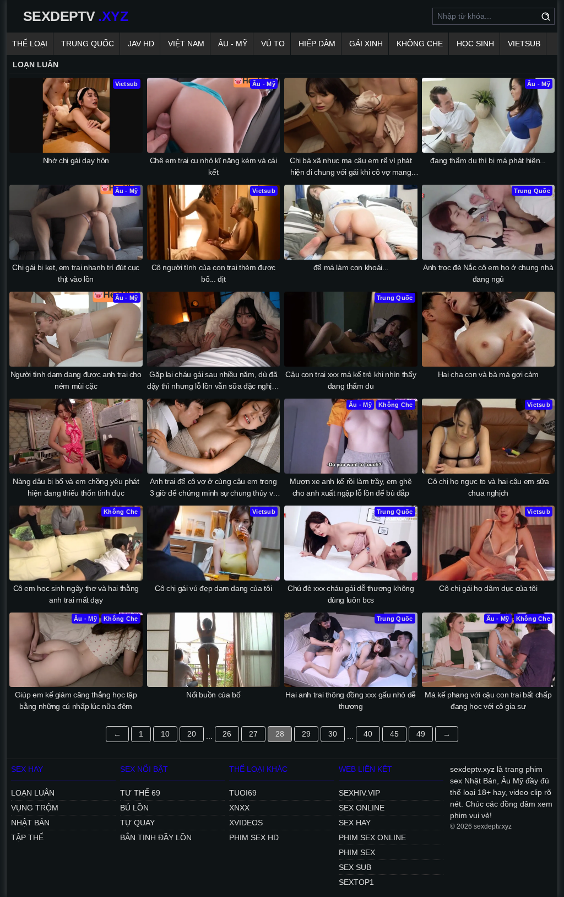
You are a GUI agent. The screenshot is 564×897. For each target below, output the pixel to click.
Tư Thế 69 (140, 792)
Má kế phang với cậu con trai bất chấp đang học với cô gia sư (488, 700)
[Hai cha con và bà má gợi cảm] (488, 329)
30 (332, 733)
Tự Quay (137, 822)
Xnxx (239, 807)
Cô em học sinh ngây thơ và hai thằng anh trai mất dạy (76, 594)
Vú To (273, 43)
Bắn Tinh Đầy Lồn (156, 837)
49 (420, 733)
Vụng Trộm (34, 807)
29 (306, 733)
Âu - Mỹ (232, 43)
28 (279, 733)
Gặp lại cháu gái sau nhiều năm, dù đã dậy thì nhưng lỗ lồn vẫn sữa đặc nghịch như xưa (213, 381)
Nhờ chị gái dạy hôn (76, 160)
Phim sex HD (254, 837)
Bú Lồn (134, 807)
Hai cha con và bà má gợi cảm (488, 374)
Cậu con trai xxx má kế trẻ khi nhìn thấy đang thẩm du (350, 380)
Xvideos (246, 822)
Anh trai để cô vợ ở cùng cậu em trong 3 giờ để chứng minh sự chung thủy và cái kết (213, 488)
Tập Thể (27, 837)
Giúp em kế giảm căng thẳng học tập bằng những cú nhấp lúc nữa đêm (76, 700)
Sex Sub (355, 867)
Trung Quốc (87, 43)
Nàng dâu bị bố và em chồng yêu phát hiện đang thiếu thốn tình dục (76, 487)
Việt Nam (186, 43)
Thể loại (29, 43)
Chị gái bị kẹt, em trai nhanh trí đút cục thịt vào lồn (75, 273)
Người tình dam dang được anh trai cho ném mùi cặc (76, 380)
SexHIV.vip (359, 792)
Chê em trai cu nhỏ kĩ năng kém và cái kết (213, 166)
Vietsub (524, 43)
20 (191, 733)
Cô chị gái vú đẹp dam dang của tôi (213, 588)
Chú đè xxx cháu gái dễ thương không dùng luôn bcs (351, 594)
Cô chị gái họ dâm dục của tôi (488, 588)
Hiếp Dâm (317, 43)
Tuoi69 (243, 792)
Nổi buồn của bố (213, 694)
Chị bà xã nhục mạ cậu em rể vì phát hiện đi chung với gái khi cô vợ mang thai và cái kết (351, 167)
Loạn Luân (33, 792)
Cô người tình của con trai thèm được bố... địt (213, 273)
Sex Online (361, 807)
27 (253, 733)
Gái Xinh (366, 43)
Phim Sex (357, 852)
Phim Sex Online (372, 837)
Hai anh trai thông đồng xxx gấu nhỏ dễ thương (350, 700)
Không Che (420, 43)
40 (368, 733)
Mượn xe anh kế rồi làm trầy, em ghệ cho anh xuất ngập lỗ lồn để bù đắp (351, 487)
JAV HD (141, 43)
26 (227, 733)
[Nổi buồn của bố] (213, 650)
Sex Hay (355, 822)
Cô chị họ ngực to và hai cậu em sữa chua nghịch (488, 487)
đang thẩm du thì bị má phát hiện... (488, 160)
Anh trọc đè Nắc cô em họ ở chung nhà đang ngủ (488, 273)
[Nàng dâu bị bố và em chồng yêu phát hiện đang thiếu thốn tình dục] (76, 436)
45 (394, 733)
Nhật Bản (30, 822)
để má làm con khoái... (350, 267)
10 (165, 733)
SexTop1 (356, 882)
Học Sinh (475, 43)
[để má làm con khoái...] (350, 222)
